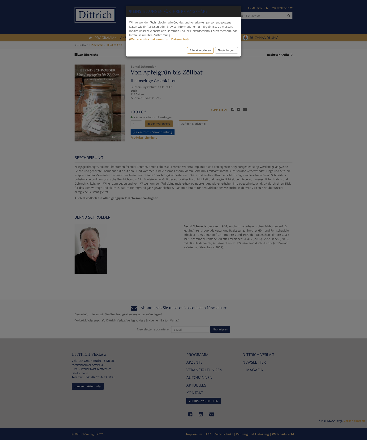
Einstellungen (226, 50)
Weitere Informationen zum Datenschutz (159, 39)
